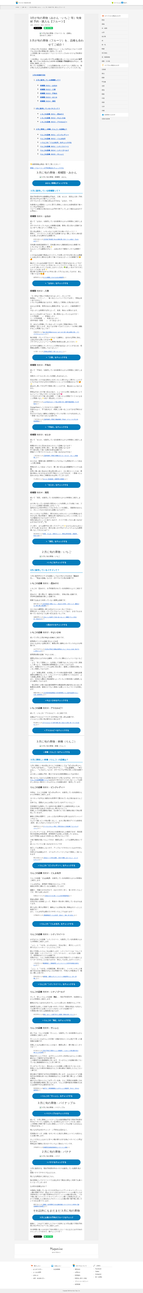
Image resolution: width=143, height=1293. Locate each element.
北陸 (103, 86)
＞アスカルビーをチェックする (56, 730)
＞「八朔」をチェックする (56, 357)
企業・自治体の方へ (39, 1278)
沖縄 (103, 110)
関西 (103, 94)
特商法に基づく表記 (81, 1278)
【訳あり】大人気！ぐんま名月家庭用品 (57, 896)
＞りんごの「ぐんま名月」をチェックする (56, 142)
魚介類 (104, 36)
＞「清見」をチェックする (56, 541)
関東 (103, 77)
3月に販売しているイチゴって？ (48, 108)
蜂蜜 (103, 49)
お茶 (103, 32)
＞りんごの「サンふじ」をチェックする (56, 1096)
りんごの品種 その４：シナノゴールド (54, 150)
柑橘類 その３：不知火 (48, 93)
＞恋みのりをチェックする (56, 625)
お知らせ (35, 1275)
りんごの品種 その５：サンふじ (52, 154)
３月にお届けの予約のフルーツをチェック (56, 1217)
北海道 (104, 69)
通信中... (126, 2)
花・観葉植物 (106, 57)
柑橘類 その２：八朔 (48, 89)
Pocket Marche (23, 2)
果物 (103, 24)
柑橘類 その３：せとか (48, 97)
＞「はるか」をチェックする (56, 283)
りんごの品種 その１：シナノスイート (54, 146)
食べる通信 (98, 1277)
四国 (103, 102)
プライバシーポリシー (81, 1281)
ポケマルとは (117, 2)
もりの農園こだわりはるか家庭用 (53, 277)
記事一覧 (24, 7)
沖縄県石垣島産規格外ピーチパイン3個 (55, 1147)
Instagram (98, 1274)
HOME (17, 7)
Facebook (98, 1269)
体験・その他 (106, 61)
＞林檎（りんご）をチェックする (56, 752)
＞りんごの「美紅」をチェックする (56, 1020)
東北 (103, 73)
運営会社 (77, 1269)
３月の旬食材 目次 (38, 75)
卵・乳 (104, 45)
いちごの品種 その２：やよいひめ (53, 118)
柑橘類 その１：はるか (48, 85)
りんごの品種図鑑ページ (39, 780)
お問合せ (77, 1272)
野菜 (103, 20)
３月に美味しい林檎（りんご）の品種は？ (51, 129)
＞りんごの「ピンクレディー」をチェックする (56, 865)
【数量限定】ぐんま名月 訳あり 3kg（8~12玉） (58, 915)
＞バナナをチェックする (56, 1162)
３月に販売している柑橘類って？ (48, 80)
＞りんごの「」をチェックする (56, 924)
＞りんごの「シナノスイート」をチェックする (56, 984)
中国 (103, 98)
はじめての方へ (37, 1269)
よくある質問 (37, 1272)
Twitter (97, 1271)
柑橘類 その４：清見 (48, 101)
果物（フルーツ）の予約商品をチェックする (47, 168)
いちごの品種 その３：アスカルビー (53, 122)
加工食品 (104, 53)
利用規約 (77, 1275)
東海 (103, 90)
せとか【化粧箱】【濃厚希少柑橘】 (54, 479)
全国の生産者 (106, 119)
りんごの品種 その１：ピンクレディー (54, 135)
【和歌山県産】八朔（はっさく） (53, 351)
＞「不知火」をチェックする (56, 427)
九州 (103, 106)
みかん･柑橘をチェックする (56, 183)
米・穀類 (104, 28)
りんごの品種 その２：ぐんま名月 (53, 139)
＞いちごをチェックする (56, 562)
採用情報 (77, 1284)
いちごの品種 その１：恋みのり (52, 114)
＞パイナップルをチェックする (56, 1113)
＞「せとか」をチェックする (56, 485)
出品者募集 (56, 1269)
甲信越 (104, 82)
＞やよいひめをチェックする (56, 700)
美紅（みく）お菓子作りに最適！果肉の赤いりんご (58, 1014)
